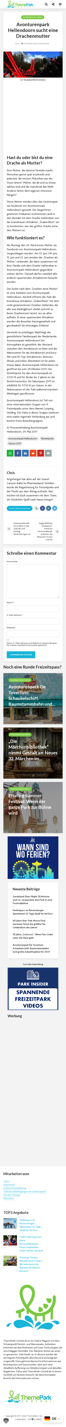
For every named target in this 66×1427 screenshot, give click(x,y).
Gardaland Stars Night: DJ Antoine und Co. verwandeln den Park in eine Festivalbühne (32, 900)
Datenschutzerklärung (14, 1188)
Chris (17, 43)
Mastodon (8, 1198)
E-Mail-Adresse (15, 615)
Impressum (9, 1184)
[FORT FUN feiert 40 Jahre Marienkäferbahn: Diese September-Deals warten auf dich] (10, 1240)
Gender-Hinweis (11, 1194)
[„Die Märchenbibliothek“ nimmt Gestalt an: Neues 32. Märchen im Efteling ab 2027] (33, 752)
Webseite (11, 628)
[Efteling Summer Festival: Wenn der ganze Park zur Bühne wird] (33, 807)
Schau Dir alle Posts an (19, 508)
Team (6, 1181)
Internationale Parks (32, 17)
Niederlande (47, 438)
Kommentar (12, 561)
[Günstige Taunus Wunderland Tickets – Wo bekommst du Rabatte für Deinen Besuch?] (10, 1260)
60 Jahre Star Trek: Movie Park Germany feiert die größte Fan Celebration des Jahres (29, 924)
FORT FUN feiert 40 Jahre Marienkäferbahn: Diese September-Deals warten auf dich (31, 1243)
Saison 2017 (14, 443)
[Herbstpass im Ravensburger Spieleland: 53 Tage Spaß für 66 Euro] (10, 1223)
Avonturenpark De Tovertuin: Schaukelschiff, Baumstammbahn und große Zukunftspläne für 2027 (31, 948)
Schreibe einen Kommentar (36, 43)
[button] (6, 1421)
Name (10, 602)
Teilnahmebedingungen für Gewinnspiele (24, 1191)
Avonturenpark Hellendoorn (22, 438)
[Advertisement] (33, 118)
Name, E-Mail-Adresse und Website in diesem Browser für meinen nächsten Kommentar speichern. (32, 644)
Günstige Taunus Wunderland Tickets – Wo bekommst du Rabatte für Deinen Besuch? (31, 1264)
